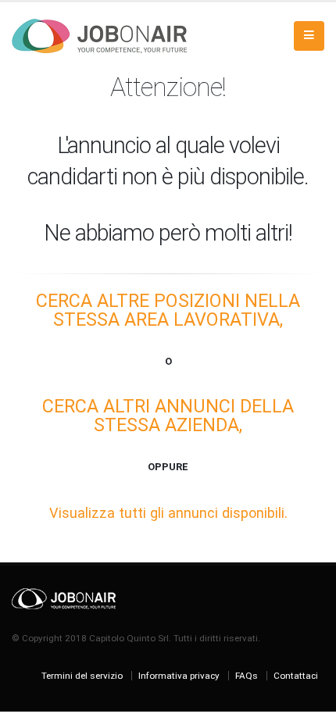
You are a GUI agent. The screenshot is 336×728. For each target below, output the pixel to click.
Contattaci (295, 675)
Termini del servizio (82, 675)
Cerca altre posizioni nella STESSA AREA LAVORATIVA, (168, 310)
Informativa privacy (179, 675)
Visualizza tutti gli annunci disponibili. (168, 513)
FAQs (246, 675)
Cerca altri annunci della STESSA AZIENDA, (168, 415)
